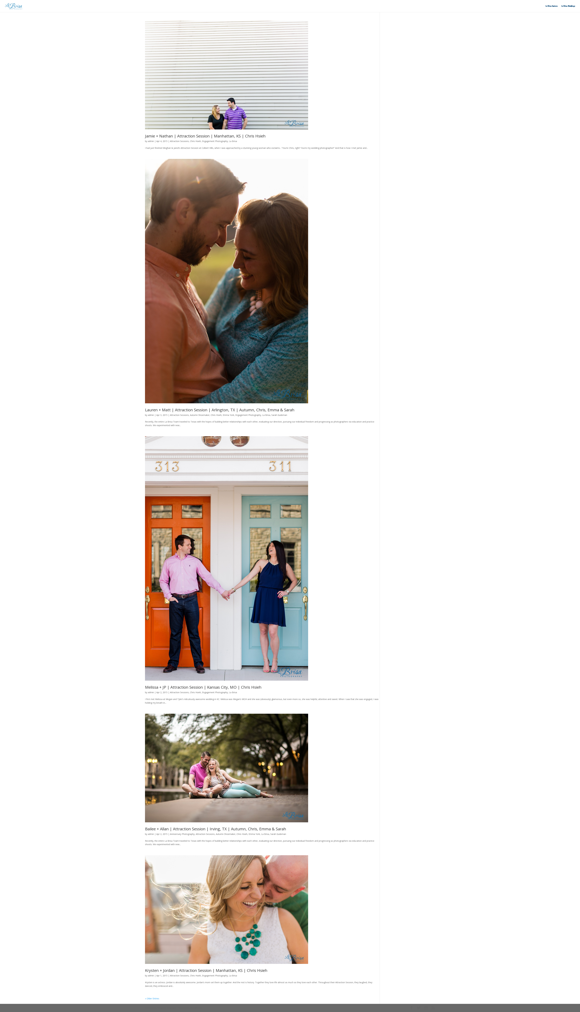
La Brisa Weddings (568, 6)
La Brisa (233, 141)
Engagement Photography (215, 141)
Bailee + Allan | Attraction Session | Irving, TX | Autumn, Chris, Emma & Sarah (215, 829)
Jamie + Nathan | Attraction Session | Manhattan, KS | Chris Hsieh (205, 136)
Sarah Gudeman (279, 415)
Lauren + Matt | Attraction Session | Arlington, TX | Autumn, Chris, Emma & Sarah (219, 410)
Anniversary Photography (182, 834)
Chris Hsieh (195, 141)
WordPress (196, 1007)
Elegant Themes (167, 1007)
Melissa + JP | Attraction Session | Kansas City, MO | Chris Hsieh (203, 687)
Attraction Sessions (179, 141)
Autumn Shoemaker (199, 415)
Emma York (228, 415)
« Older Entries (152, 998)
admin (151, 141)
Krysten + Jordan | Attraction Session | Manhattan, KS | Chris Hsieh (206, 970)
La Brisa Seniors (552, 6)
